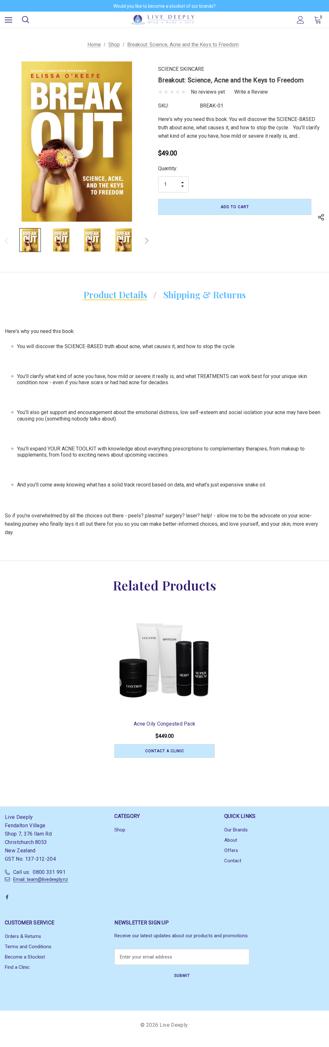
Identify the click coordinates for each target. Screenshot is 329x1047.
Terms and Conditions (28, 947)
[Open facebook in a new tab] (8, 897)
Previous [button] (6, 240)
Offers (231, 850)
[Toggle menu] (8, 19)
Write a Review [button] (251, 92)
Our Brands (236, 830)
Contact (232, 861)
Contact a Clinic (164, 751)
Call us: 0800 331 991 (39, 872)
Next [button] (146, 240)
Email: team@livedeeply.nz (40, 879)
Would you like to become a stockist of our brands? (164, 6)
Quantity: (167, 168)
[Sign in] (300, 19)
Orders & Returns (23, 936)
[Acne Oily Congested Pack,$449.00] (164, 660)
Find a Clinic (17, 967)
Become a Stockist (25, 957)
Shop (119, 830)
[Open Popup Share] (321, 218)
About (230, 840)
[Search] (25, 19)
